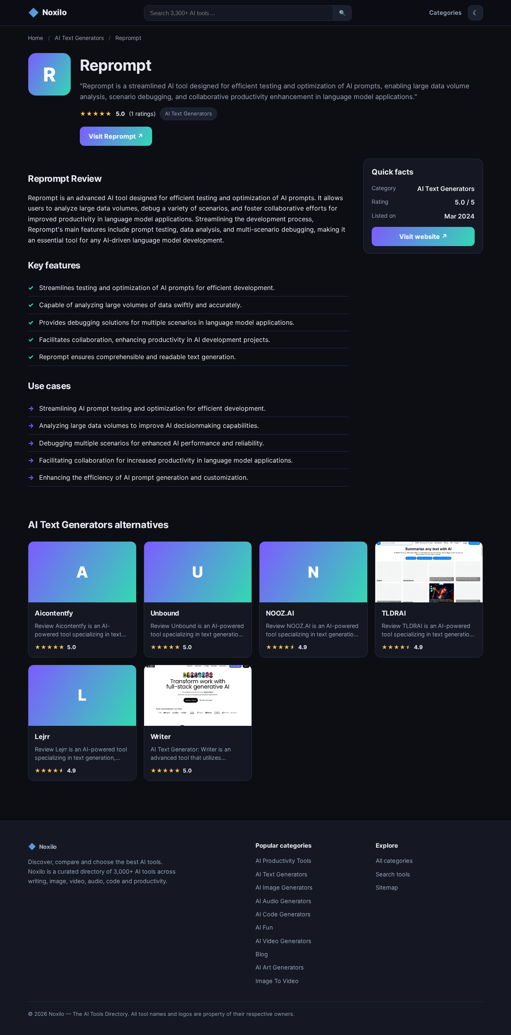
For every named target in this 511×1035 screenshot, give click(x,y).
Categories (445, 12)
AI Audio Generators (283, 901)
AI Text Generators (79, 37)
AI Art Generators (280, 967)
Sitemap (387, 887)
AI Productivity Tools (283, 860)
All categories (394, 860)
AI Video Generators (283, 941)
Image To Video (277, 981)
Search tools (393, 874)
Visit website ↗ (423, 236)
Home (35, 37)
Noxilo (42, 846)
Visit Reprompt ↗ (116, 136)
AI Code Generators (283, 914)
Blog (262, 954)
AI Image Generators (284, 887)
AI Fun (264, 927)
